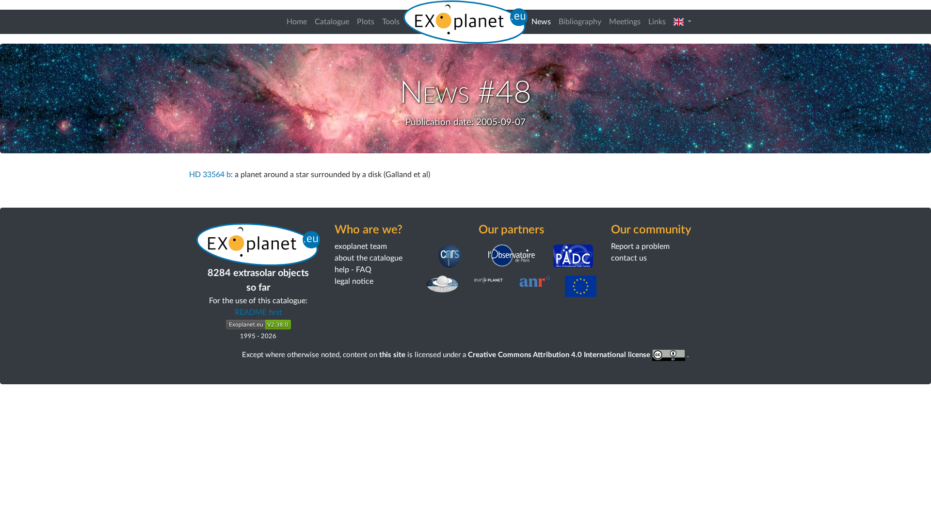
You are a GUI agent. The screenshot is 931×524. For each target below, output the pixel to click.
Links (657, 22)
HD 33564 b (210, 175)
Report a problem (640, 246)
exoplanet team (361, 246)
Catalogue (332, 22)
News (543, 21)
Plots (365, 22)
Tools (391, 22)
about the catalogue (368, 258)
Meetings (625, 22)
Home (297, 22)
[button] (682, 22)
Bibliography (580, 22)
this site (392, 355)
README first (258, 312)
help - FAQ (353, 270)
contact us (629, 258)
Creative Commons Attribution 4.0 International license (560, 355)
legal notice (354, 281)
